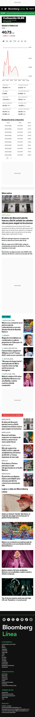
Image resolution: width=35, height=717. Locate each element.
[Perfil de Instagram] (17, 619)
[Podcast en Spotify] (30, 619)
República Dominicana (8, 665)
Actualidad (5, 679)
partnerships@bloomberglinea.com (11, 707)
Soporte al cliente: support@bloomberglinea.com (15, 711)
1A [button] (18, 41)
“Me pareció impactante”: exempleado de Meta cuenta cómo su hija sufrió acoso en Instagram (12, 365)
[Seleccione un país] (5, 9)
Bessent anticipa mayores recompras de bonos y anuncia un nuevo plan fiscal (15, 239)
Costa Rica (5, 662)
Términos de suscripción (8, 695)
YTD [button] (14, 41)
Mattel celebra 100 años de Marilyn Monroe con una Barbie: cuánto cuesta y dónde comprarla (12, 380)
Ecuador (4, 657)
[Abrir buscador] (27, 9)
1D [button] (3, 41)
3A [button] (22, 41)
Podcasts (4, 684)
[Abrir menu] (2, 9)
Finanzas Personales (7, 682)
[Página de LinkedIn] (22, 619)
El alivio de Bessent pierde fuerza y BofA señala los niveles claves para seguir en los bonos (17, 220)
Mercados (7, 193)
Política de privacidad (7, 694)
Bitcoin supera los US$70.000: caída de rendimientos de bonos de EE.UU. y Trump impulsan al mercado (16, 246)
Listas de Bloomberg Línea (9, 685)
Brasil (3, 646)
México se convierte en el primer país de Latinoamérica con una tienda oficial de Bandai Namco (12, 327)
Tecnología (5, 697)
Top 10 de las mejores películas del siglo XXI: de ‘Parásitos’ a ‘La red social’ (16, 599)
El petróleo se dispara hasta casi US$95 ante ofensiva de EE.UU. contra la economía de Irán (17, 253)
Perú (3, 655)
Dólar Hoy (4, 677)
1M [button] (7, 41)
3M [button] (10, 41)
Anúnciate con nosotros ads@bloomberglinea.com (15, 709)
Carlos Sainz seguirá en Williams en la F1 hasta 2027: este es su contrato (12, 353)
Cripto (3, 680)
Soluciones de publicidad (8, 712)
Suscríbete (5, 692)
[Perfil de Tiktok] (26, 619)
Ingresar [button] (31, 9)
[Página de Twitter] (8, 619)
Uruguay (4, 660)
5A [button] (25, 41)
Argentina (4, 649)
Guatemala (5, 667)
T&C (3, 699)
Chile (3, 654)
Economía (4, 674)
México (4, 647)
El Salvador (5, 664)
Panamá (4, 659)
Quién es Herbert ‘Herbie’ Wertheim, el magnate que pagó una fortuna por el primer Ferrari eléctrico (16, 516)
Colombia (4, 651)
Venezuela (4, 652)
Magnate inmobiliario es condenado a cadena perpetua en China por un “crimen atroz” (12, 341)
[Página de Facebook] (4, 619)
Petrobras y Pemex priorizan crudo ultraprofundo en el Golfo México (12, 466)
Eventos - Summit (6, 706)
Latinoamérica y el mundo (9, 644)
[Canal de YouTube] (13, 619)
